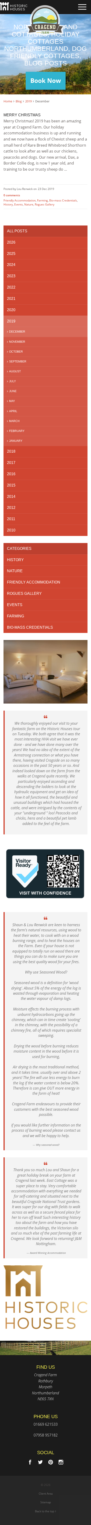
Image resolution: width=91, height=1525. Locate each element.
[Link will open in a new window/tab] (30, 1462)
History (8, 204)
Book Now (45, 80)
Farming (42, 200)
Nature (28, 204)
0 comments (12, 195)
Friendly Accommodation (20, 200)
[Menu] (82, 7)
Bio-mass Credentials (63, 200)
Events (18, 204)
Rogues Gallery (44, 204)
